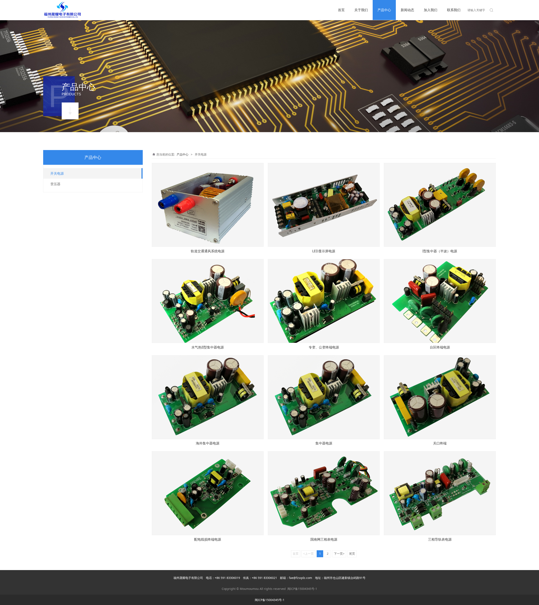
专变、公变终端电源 (324, 347)
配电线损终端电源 (207, 539)
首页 (341, 10)
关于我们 (361, 10)
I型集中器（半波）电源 (439, 251)
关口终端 (440, 443)
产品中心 (384, 10)
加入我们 (430, 10)
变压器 (55, 184)
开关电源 (57, 173)
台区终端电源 (440, 347)
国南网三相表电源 (323, 539)
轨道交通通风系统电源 (207, 251)
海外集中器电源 (207, 443)
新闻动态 (407, 10)
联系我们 (453, 10)
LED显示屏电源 (323, 251)
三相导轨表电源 (440, 539)
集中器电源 (323, 443)
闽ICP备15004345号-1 (302, 589)
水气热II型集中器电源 (207, 347)
